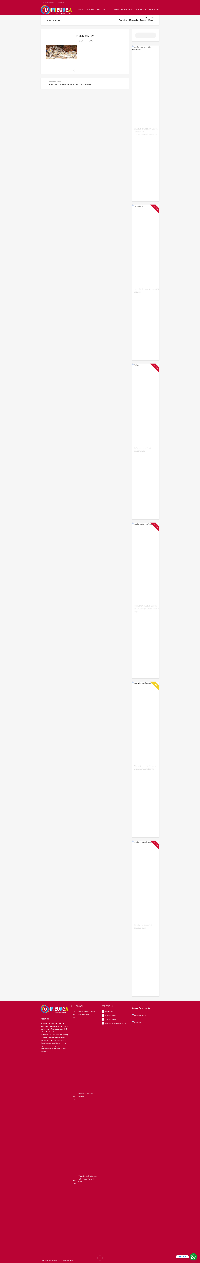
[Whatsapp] (193, 1256)
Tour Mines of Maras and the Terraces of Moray (136, 20)
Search (153, 36)
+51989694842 (110, 1015)
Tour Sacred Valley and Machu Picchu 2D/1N (145, 767)
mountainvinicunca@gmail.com (116, 1023)
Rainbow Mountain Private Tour (143, 926)
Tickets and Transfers (122, 10)
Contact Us (154, 10)
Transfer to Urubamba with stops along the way (87, 1179)
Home (80, 10)
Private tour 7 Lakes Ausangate (144, 449)
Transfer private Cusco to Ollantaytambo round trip (146, 608)
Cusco (151, 17)
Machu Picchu (103, 10)
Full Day (90, 10)
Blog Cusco (141, 10)
